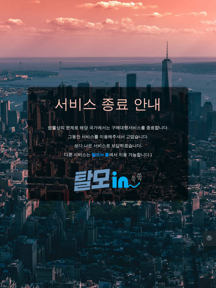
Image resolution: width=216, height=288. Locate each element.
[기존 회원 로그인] (209, 238)
